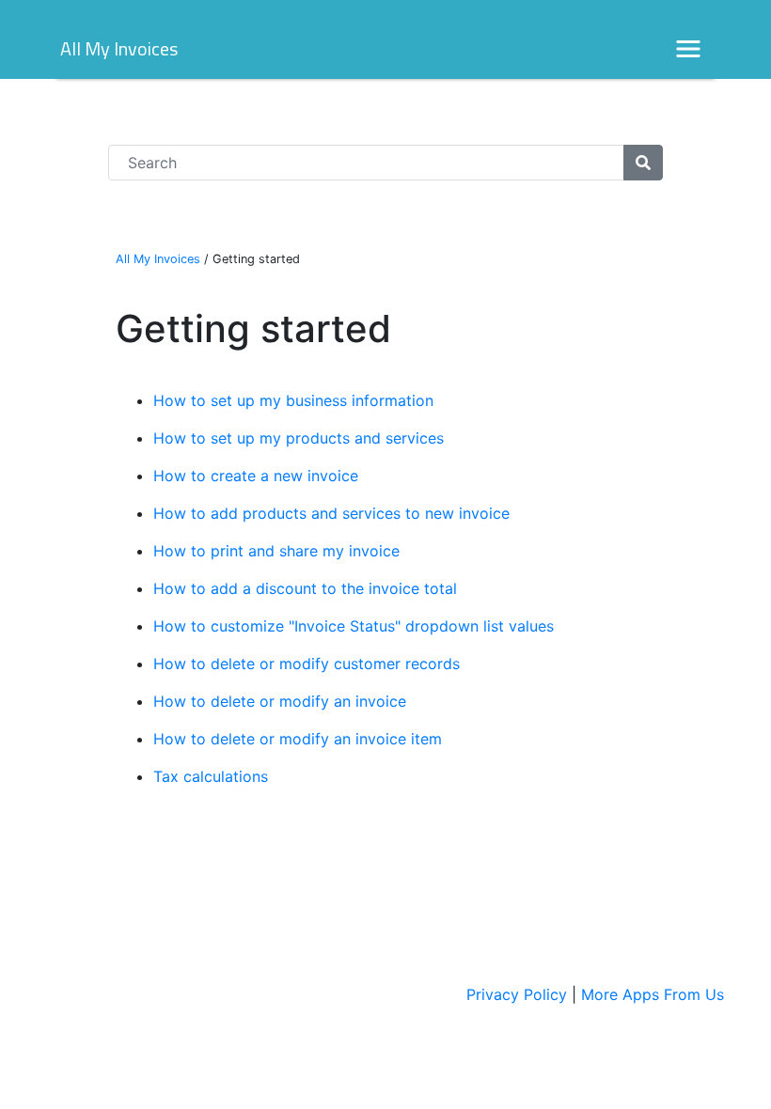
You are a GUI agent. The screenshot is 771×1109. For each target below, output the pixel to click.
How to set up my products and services (298, 438)
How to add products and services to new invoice (331, 513)
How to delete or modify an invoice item (297, 738)
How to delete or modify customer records (306, 663)
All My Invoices (119, 49)
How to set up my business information (293, 400)
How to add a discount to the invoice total (305, 588)
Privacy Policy (516, 994)
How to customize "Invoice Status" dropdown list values (353, 626)
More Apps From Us (652, 994)
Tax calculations (210, 776)
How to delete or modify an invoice (279, 701)
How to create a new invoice (255, 475)
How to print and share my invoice (276, 550)
